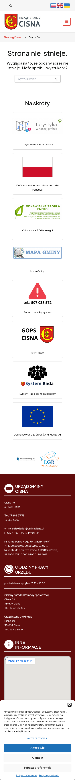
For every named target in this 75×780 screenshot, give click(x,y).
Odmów (37, 757)
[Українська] (67, 5)
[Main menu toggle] (67, 22)
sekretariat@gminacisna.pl (28, 528)
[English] (60, 5)
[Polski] (53, 5)
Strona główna (12, 37)
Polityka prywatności (49, 775)
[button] (69, 705)
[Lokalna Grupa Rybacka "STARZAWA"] (49, 459)
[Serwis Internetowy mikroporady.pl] (25, 459)
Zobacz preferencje (37, 767)
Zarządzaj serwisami (37, 738)
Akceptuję (37, 747)
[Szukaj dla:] (38, 79)
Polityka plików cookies (26, 775)
